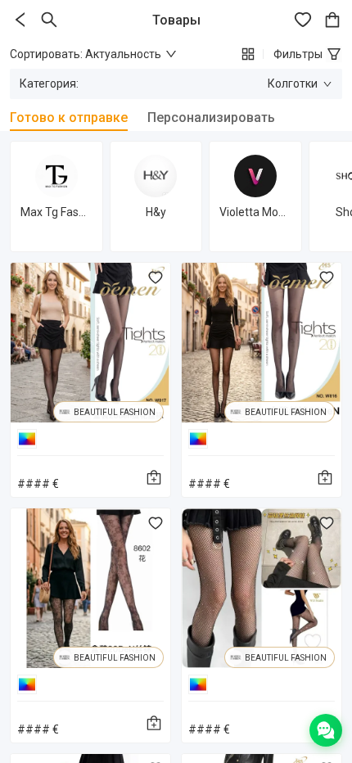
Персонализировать (211, 117)
